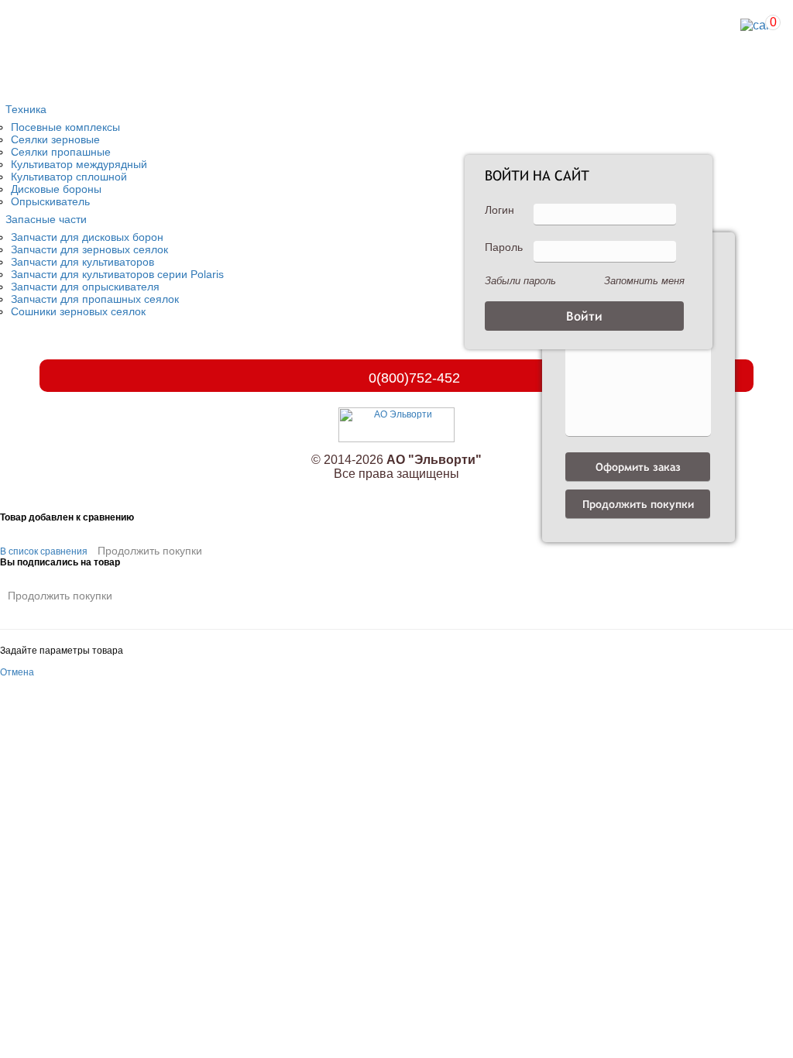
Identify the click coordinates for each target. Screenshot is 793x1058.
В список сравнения (44, 551)
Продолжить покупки (150, 550)
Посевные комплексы (65, 127)
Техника (25, 109)
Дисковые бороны (56, 189)
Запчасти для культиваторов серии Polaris (117, 274)
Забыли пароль (520, 281)
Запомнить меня (644, 281)
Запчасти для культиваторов (82, 262)
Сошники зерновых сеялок (78, 311)
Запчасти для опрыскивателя (85, 286)
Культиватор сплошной (69, 176)
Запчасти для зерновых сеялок (89, 249)
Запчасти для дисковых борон (87, 237)
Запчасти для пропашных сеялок (95, 299)
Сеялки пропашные (61, 152)
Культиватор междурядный (79, 164)
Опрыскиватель (50, 201)
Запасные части (46, 219)
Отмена (17, 672)
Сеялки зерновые (55, 139)
